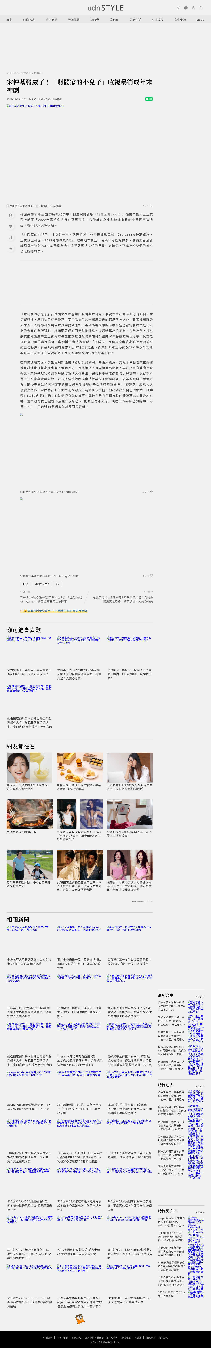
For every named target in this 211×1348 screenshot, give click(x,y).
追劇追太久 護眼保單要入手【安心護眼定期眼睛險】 (129, 833)
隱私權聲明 (112, 1337)
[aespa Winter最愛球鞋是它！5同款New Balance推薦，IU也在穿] (30, 1086)
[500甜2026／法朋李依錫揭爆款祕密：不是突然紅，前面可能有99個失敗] (130, 1183)
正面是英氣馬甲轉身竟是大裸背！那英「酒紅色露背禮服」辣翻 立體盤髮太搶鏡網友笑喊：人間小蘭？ (79, 1302)
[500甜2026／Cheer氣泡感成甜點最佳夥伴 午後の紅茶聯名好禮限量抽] (130, 1231)
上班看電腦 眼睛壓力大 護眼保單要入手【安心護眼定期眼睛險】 (129, 787)
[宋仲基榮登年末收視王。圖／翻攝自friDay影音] (80, 153)
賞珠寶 (114, 19)
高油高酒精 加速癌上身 (22, 832)
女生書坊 (180, 19)
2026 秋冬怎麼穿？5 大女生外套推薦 (172, 1294)
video (200, 19)
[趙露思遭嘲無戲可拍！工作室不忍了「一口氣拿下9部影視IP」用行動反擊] (80, 1086)
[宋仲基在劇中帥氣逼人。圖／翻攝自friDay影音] (86, 450)
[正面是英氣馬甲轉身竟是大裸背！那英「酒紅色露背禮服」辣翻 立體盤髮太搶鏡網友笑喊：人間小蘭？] (80, 1279)
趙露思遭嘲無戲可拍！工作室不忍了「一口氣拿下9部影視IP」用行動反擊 (79, 1108)
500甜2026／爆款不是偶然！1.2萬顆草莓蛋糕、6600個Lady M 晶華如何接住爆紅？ (29, 1254)
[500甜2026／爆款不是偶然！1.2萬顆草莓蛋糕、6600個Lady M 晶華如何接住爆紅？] (30, 1231)
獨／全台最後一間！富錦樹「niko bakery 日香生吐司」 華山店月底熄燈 (79, 963)
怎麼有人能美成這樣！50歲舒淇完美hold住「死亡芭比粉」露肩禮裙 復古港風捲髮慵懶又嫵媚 (129, 886)
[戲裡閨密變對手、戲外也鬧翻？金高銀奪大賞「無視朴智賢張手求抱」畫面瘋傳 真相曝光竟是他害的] (30, 700)
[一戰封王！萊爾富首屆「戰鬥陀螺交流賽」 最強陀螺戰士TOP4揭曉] (130, 1134)
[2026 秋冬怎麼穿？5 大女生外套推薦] (196, 1295)
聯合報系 (126, 1337)
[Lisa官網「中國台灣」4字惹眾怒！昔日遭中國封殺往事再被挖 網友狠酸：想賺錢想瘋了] (130, 1086)
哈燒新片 (39, 73)
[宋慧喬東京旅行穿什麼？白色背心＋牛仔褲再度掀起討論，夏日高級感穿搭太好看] (196, 1251)
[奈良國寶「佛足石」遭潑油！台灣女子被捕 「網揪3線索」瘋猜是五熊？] (130, 651)
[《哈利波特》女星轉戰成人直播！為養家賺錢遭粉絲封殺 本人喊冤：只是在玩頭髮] (30, 1134)
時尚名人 (29, 19)
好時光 (94, 19)
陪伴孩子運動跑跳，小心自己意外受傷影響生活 (29, 884)
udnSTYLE (12, 73)
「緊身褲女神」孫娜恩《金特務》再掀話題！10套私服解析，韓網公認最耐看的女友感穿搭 (171, 1282)
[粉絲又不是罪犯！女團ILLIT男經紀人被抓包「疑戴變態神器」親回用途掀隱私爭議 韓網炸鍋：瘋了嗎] (130, 1038)
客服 (65, 1337)
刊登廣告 (48, 1337)
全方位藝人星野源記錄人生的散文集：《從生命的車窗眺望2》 (29, 961)
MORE (199, 997)
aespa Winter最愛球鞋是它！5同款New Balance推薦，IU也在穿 (29, 1106)
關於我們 (150, 1337)
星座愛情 (158, 19)
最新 (10, 19)
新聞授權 (76, 1337)
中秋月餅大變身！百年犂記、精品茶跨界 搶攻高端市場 (79, 787)
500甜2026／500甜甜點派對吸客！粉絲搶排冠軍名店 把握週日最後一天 (29, 1205)
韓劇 (58, 584)
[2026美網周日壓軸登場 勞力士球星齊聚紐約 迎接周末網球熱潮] (80, 1231)
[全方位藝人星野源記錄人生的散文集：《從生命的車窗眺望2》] (30, 941)
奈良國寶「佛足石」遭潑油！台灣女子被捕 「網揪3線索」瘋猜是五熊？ (129, 674)
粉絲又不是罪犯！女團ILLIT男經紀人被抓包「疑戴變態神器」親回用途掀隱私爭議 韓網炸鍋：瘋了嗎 (129, 1060)
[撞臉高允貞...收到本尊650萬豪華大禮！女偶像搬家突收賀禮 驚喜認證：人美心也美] (80, 651)
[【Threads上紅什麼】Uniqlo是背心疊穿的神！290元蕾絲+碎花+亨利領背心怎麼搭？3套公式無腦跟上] (80, 1134)
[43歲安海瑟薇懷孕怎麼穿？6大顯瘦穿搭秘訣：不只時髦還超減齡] (196, 1266)
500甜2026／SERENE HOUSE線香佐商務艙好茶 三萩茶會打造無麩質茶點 (29, 1302)
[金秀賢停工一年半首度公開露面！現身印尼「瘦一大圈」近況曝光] (30, 651)
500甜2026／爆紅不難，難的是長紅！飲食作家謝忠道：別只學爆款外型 (79, 1205)
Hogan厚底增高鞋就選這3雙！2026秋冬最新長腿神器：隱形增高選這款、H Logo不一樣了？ (79, 1060)
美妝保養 (74, 19)
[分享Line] (10, 226)
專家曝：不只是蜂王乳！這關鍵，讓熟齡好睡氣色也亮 (29, 787)
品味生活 (135, 19)
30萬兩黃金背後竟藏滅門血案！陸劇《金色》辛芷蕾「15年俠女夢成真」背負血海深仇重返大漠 (79, 886)
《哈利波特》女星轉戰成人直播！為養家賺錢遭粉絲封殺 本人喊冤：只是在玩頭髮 (29, 1157)
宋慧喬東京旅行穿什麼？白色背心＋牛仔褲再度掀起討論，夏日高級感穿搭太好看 (171, 1253)
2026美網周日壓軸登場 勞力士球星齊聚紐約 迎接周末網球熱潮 (78, 1252)
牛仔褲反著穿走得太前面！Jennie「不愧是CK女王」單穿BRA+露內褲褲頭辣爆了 (79, 835)
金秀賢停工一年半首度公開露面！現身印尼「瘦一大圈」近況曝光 (29, 672)
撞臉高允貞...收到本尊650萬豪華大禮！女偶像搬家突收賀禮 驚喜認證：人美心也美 (79, 674)
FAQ (58, 1337)
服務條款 (89, 1337)
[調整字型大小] (10, 248)
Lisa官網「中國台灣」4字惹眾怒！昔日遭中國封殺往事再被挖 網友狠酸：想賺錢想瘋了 (129, 1108)
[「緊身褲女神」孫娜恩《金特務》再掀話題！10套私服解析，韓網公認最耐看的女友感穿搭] (196, 1281)
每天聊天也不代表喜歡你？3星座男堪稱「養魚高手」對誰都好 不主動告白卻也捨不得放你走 (129, 1012)
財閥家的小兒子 (42, 584)
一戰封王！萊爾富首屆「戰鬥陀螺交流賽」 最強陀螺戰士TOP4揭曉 (129, 1155)
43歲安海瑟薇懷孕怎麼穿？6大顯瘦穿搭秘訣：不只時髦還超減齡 (172, 1266)
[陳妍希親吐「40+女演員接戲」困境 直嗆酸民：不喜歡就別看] (130, 1279)
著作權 (100, 1337)
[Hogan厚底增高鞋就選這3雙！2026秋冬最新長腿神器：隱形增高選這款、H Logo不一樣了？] (80, 1038)
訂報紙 (138, 1337)
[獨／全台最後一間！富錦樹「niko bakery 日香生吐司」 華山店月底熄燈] (80, 941)
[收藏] (10, 237)
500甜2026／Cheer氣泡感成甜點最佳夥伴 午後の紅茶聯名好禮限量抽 (129, 1254)
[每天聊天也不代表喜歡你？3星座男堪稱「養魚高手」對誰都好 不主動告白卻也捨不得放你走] (130, 989)
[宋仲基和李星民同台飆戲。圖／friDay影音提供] (86, 534)
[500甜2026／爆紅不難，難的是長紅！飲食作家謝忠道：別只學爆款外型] (80, 1183)
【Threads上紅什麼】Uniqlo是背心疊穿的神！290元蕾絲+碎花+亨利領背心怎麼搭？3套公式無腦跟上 (79, 1159)
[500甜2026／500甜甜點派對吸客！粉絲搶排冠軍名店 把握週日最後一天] (30, 1183)
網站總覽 (163, 1337)
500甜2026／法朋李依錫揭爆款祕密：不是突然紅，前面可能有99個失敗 (129, 1205)
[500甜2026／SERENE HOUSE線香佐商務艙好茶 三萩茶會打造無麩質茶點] (30, 1279)
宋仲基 (26, 584)
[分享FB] (10, 215)
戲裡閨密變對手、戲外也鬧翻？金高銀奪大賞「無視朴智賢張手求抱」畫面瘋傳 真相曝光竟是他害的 (29, 722)
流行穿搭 (51, 19)
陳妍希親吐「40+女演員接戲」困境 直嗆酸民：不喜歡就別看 (129, 1300)
